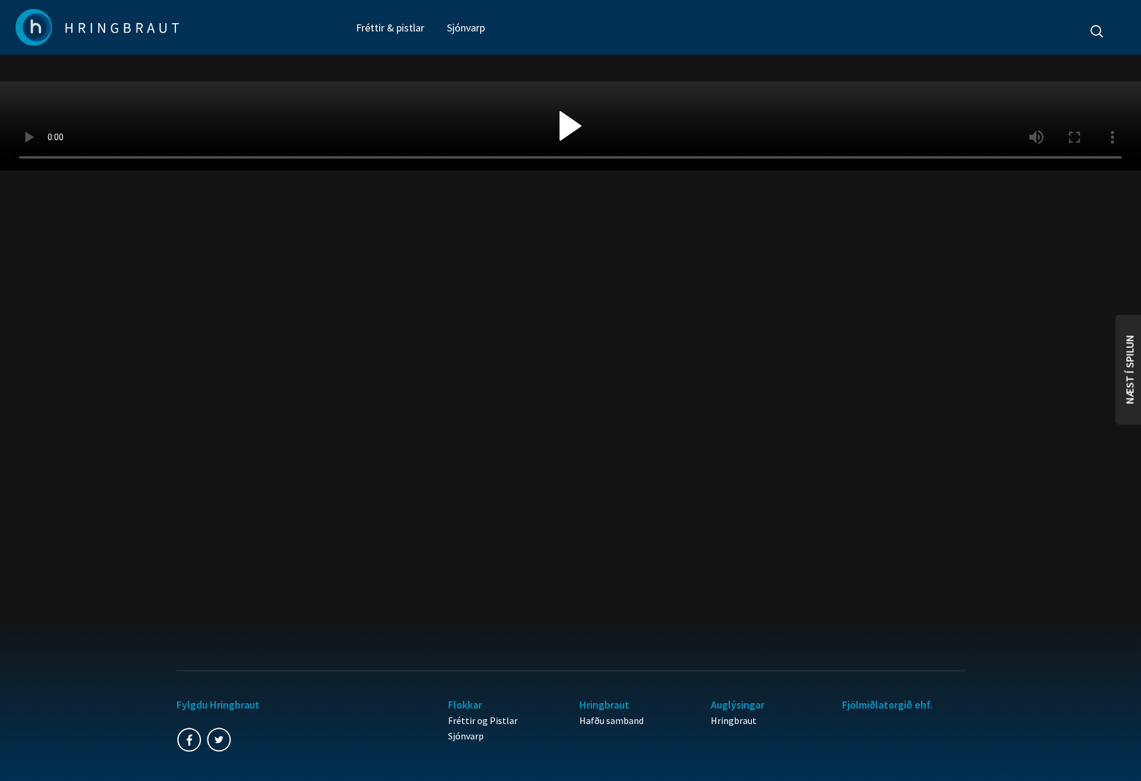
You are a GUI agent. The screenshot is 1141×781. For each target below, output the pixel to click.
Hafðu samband (611, 720)
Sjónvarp (466, 27)
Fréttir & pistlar (390, 27)
